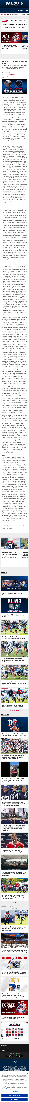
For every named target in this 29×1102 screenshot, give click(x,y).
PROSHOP (20, 10)
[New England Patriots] (14, 1062)
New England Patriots (11, 74)
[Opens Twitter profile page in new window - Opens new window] (7, 76)
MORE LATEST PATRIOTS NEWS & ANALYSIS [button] (14, 54)
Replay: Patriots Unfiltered (13, 20)
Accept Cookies (14, 1099)
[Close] (27, 1073)
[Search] (24, 11)
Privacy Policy (9, 1088)
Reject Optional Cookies (14, 1095)
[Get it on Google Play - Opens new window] (19, 1056)
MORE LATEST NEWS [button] (14, 710)
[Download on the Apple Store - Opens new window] (9, 1056)
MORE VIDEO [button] (14, 902)
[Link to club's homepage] (3, 10)
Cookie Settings (14, 1091)
